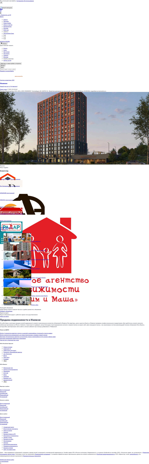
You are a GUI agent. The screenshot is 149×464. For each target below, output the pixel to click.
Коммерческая (7, 26)
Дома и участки (7, 25)
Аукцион (5, 432)
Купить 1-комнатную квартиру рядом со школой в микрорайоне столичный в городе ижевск (26, 333)
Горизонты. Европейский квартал (12, 352)
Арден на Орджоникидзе (10, 369)
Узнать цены (3, 89)
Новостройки (7, 23)
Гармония (6, 376)
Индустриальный (5, 390)
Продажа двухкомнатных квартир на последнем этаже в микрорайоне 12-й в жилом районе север (28, 337)
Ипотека (5, 28)
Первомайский (4, 395)
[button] (74, 84)
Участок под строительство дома (9, 340)
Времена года (7, 378)
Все (5, 361)
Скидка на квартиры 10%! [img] (7, 80)
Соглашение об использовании (25, 1)
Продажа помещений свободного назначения (13, 338)
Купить (5, 48)
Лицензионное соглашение (42, 454)
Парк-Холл (6, 357)
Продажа (6, 21)
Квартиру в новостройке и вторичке (11, 63)
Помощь (5, 442)
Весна (5, 355)
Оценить (5, 55)
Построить (6, 53)
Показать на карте (5, 71)
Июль (5, 375)
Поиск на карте (7, 430)
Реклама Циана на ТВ (9, 434)
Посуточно (6, 52)
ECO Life (5, 373)
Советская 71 (7, 349)
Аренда (5, 19)
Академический (7, 380)
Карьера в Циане (8, 448)
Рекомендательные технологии (32, 456)
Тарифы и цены (7, 437)
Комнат (3, 65)
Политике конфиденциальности (106, 454)
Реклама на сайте (8, 439)
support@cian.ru (134, 454)
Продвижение (7, 441)
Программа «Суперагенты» (10, 436)
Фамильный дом (8, 368)
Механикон (6, 371)
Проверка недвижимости (10, 446)
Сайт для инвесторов (9, 449)
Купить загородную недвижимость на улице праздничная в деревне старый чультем (23, 335)
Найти (12, 71)
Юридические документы (10, 429)
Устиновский (3, 397)
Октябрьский (3, 393)
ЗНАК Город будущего (9, 350)
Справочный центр (8, 427)
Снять (5, 50)
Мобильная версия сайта (7, 459)
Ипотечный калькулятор (10, 444)
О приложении (4, 461)
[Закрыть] (1, 3)
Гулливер (6, 359)
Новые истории (7, 347)
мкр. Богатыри (7, 354)
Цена (2, 67)
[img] (18, 80)
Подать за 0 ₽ (7, 60)
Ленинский (3, 391)
